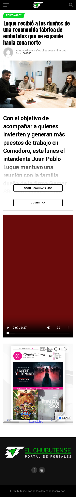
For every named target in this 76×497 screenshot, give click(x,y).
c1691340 (25, 53)
